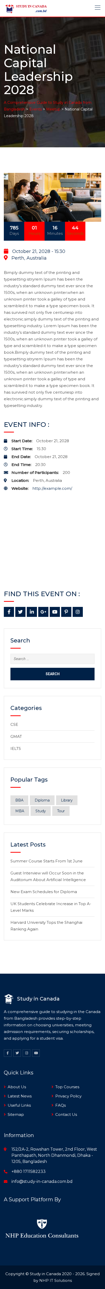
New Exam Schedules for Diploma (43, 891)
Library (67, 800)
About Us (17, 1086)
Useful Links (19, 1105)
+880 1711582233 (28, 1171)
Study (40, 811)
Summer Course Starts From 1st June (46, 861)
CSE (14, 724)
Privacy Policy (68, 1096)
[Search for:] (52, 659)
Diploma (42, 800)
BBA (19, 800)
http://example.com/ (52, 488)
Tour (61, 811)
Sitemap (16, 1114)
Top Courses (67, 1086)
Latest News (20, 1096)
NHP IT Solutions (55, 1280)
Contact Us (66, 1114)
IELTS (15, 748)
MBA (19, 811)
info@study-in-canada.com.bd (42, 1181)
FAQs (60, 1105)
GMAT (16, 736)
